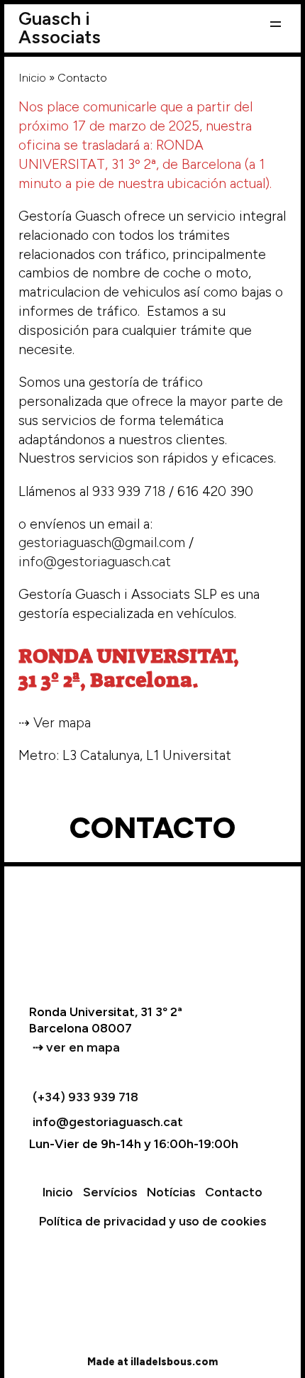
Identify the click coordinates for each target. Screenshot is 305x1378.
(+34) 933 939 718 (85, 1096)
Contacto (233, 1191)
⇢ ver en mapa (76, 1047)
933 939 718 (128, 491)
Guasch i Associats (59, 28)
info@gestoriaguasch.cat (94, 561)
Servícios (110, 1191)
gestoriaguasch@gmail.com (101, 542)
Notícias (171, 1191)
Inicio (32, 77)
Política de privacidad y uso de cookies (152, 1220)
